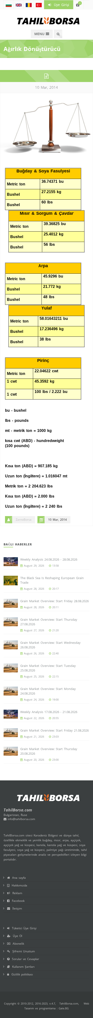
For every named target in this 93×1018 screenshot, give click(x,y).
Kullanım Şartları (22, 967)
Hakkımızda (18, 885)
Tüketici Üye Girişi (23, 928)
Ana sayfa (18, 878)
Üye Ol (16, 936)
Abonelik (17, 944)
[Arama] (58, 34)
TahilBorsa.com (68, 1003)
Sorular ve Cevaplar (24, 959)
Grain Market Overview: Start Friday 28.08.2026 (54, 601)
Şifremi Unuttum (22, 951)
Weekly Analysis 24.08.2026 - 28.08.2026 (48, 559)
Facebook (17, 901)
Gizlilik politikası (21, 974)
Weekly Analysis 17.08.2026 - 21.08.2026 (48, 712)
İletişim (16, 908)
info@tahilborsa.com (20, 819)
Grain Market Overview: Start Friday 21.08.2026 (54, 730)
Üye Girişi (60, 4)
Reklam (16, 893)
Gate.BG (64, 1008)
